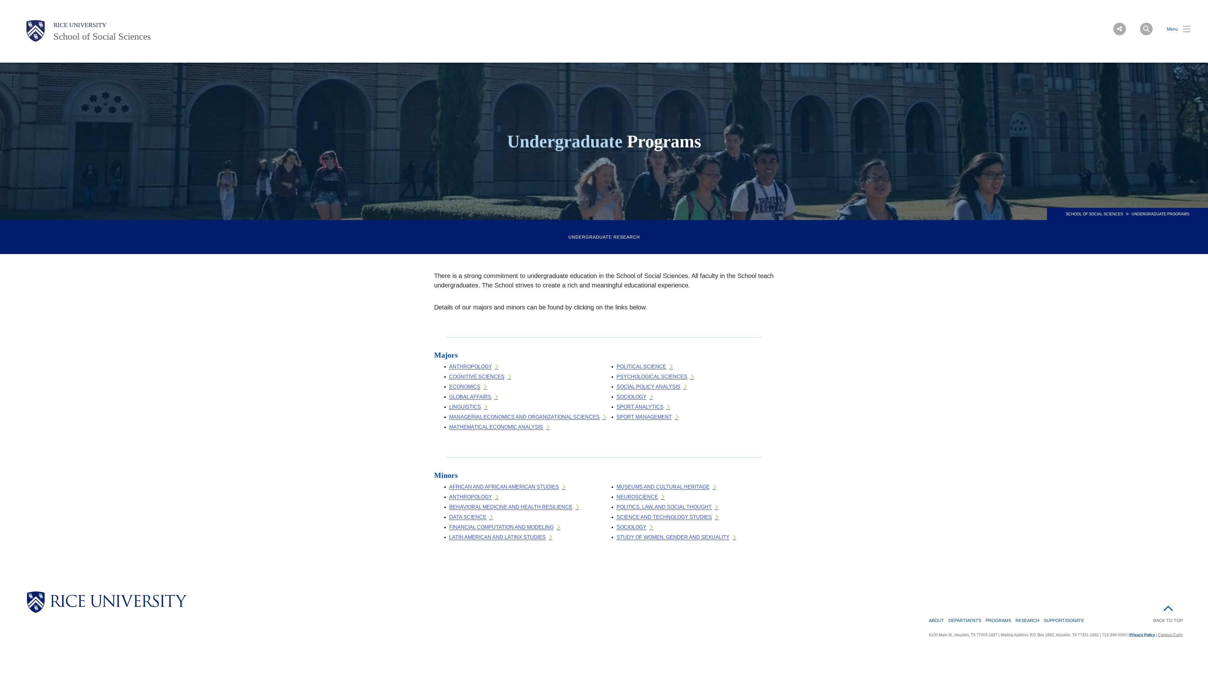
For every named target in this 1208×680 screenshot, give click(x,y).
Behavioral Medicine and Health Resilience (511, 507)
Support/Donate (1064, 620)
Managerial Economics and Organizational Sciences (524, 417)
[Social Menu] (1119, 29)
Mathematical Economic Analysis (496, 427)
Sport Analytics (640, 407)
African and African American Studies (504, 487)
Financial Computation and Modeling (501, 527)
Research (1027, 620)
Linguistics (465, 407)
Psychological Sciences (652, 376)
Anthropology (470, 366)
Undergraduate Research (604, 237)
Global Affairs (470, 397)
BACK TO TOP (1168, 620)
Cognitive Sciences (477, 376)
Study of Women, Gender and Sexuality (673, 537)
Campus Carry (1170, 635)
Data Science (467, 517)
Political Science (641, 366)
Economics (464, 386)
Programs (998, 620)
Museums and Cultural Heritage (663, 487)
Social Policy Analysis (648, 386)
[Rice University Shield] (35, 31)
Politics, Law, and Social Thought (664, 507)
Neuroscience (637, 497)
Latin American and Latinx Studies (497, 537)
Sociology (631, 397)
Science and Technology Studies (664, 517)
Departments (964, 620)
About (936, 620)
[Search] (1146, 29)
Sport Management (644, 417)
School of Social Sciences (102, 36)
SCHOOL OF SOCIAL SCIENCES (1094, 214)
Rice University (79, 24)
